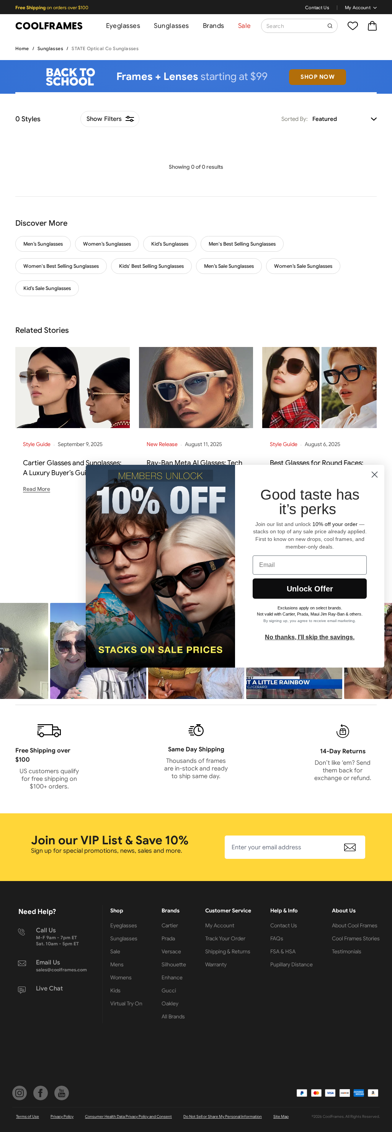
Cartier (170, 925)
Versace (171, 951)
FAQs (276, 938)
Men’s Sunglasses (43, 244)
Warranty (216, 964)
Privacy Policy (62, 1116)
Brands (213, 26)
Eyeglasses (123, 26)
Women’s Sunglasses (107, 244)
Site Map (281, 1116)
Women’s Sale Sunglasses (303, 266)
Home (22, 48)
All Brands (173, 1016)
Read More (36, 488)
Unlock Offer (310, 589)
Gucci (169, 990)
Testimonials (346, 951)
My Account (358, 7)
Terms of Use (27, 1116)
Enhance (172, 977)
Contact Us (317, 7)
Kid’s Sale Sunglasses (47, 288)
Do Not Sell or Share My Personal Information (222, 1116)
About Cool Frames (354, 925)
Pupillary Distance (291, 964)
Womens (121, 977)
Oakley (170, 1003)
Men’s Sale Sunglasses (229, 266)
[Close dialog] (374, 474)
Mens (117, 964)
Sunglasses (171, 26)
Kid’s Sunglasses (169, 244)
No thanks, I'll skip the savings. (309, 637)
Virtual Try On (126, 1003)
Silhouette (174, 964)
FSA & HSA (283, 951)
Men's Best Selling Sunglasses (242, 244)
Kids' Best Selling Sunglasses (151, 266)
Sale (244, 26)
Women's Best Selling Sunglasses (61, 266)
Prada (168, 938)
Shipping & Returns (227, 951)
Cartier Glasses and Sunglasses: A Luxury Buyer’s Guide (72, 468)
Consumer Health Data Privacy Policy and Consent (128, 1116)
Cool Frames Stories (356, 938)
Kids (115, 990)
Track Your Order (225, 938)
